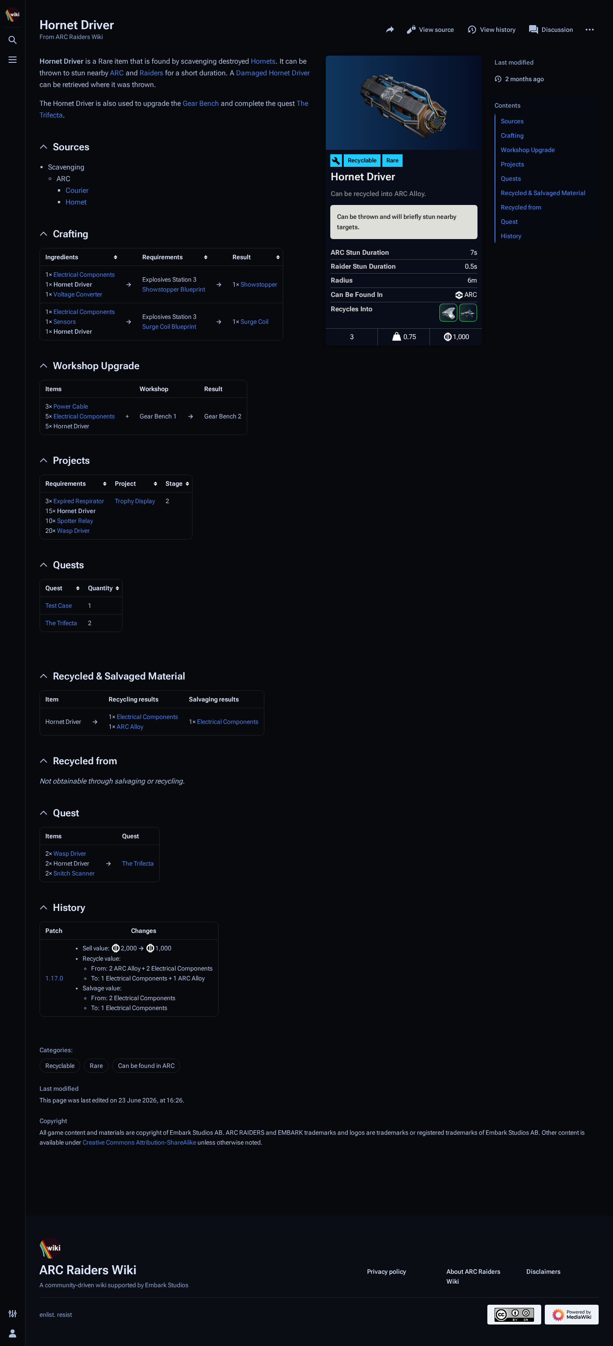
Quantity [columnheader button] (100, 588)
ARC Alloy (130, 726)
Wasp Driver (73, 530)
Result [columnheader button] (241, 257)
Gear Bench (201, 103)
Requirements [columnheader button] (162, 257)
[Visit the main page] (13, 14)
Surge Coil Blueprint (169, 326)
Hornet (76, 202)
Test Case (58, 605)
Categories (55, 1050)
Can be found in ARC (146, 1065)
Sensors (64, 321)
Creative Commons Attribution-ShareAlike (139, 1142)
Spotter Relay (75, 520)
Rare (96, 1065)
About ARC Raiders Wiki (473, 1276)
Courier (77, 190)
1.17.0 (54, 978)
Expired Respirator (78, 501)
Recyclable (59, 1065)
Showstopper (259, 284)
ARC (117, 73)
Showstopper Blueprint (173, 289)
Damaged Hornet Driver (273, 73)
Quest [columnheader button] (53, 588)
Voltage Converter (77, 294)
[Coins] (448, 337)
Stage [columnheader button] (174, 483)
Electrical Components (84, 274)
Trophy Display (135, 501)
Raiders (151, 73)
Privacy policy (386, 1271)
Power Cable (70, 406)
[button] (545, 96)
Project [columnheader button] (125, 483)
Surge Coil (254, 321)
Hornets (263, 61)
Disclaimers (543, 1271)
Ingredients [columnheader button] (61, 257)
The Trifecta (61, 623)
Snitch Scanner (74, 873)
